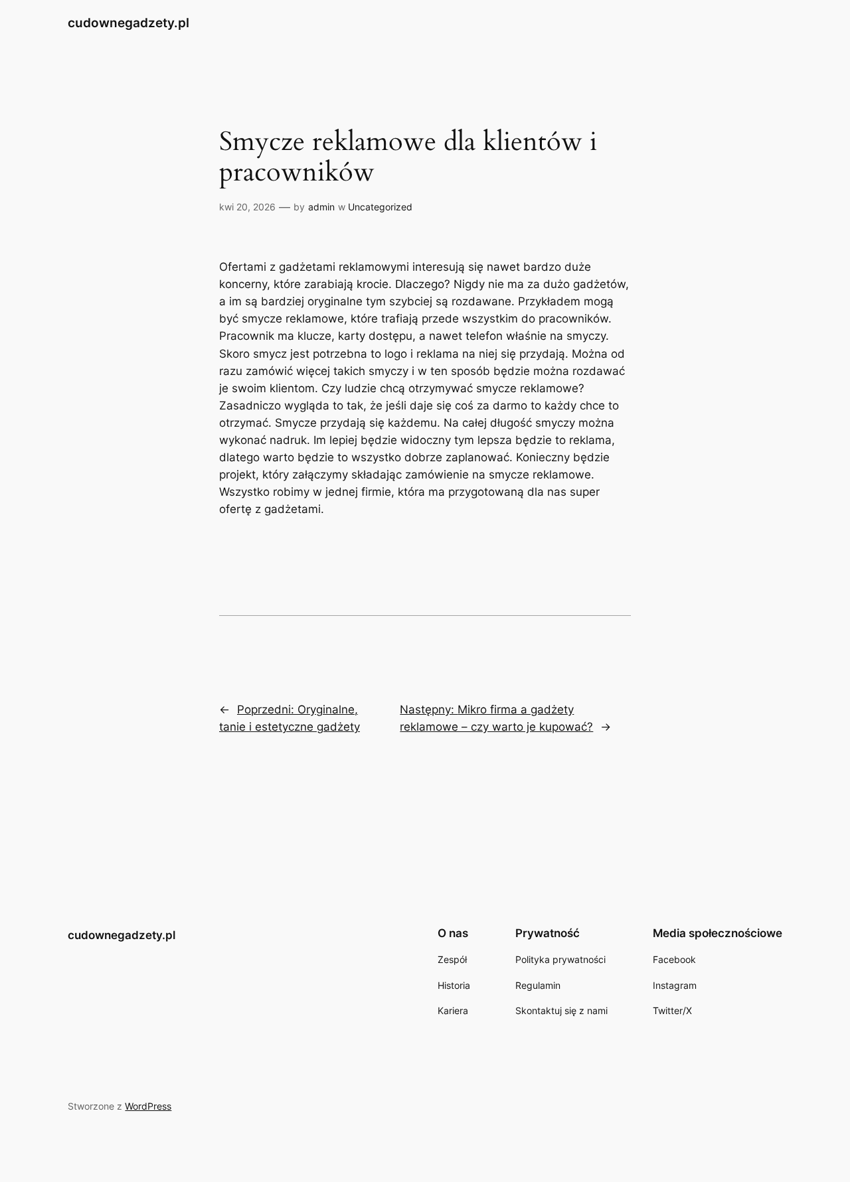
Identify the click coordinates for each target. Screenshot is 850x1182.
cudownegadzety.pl (128, 23)
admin (321, 206)
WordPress (148, 1106)
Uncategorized (380, 206)
